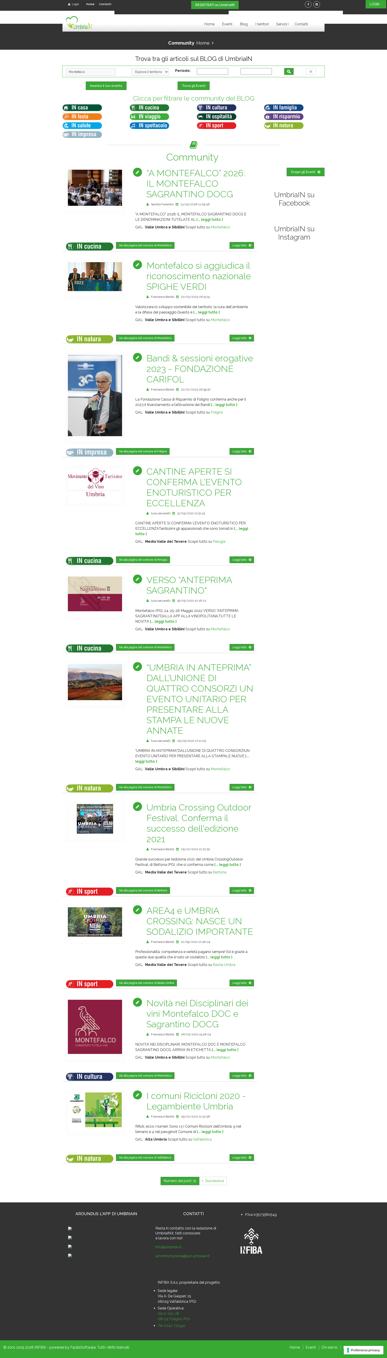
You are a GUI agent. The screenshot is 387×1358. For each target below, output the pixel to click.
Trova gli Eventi (193, 86)
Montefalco (220, 227)
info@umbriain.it (168, 1247)
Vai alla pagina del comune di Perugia (143, 559)
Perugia (219, 541)
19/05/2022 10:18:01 (191, 600)
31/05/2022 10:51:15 (191, 513)
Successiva (213, 1181)
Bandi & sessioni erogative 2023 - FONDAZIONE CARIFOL (199, 368)
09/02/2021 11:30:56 (195, 1116)
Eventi (227, 24)
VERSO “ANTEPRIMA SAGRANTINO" (189, 585)
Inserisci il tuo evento (106, 86)
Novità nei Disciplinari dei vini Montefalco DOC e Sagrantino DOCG (197, 1013)
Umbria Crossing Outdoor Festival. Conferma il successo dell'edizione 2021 (198, 823)
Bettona (219, 872)
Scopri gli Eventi (303, 172)
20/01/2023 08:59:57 (196, 389)
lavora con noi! (170, 1238)
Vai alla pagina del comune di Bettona (143, 890)
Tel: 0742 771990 (172, 1326)
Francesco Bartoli (162, 296)
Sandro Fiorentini (162, 204)
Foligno (217, 412)
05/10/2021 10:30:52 (195, 849)
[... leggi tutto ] (209, 219)
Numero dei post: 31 (179, 1181)
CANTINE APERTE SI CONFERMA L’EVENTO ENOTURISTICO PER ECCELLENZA (194, 487)
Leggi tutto (239, 245)
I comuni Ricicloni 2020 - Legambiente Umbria (196, 1100)
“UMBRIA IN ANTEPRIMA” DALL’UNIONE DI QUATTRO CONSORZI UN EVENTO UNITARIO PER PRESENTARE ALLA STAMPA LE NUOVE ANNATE (199, 699)
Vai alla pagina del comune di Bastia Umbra (146, 983)
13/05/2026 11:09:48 (195, 204)
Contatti (105, 4)
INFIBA (40, 1347)
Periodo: (183, 71)
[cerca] (289, 71)
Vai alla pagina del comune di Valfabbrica (145, 1157)
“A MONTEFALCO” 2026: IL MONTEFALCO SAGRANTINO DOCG (195, 183)
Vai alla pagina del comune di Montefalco (145, 245)
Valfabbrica (202, 1139)
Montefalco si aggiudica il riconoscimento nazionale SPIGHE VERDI (198, 276)
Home (90, 4)
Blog (244, 24)
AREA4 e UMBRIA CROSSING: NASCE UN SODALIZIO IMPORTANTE (199, 921)
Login (75, 4)
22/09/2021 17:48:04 (195, 942)
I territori (262, 24)
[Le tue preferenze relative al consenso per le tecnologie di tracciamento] (363, 1350)
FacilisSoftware (83, 1347)
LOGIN (376, 4)
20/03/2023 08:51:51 (195, 296)
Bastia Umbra (224, 965)
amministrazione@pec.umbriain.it (182, 1256)
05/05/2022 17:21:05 (191, 740)
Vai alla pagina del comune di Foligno (143, 451)
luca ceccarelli (160, 513)
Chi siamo (329, 1347)
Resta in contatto (169, 1228)
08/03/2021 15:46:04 (196, 1034)
